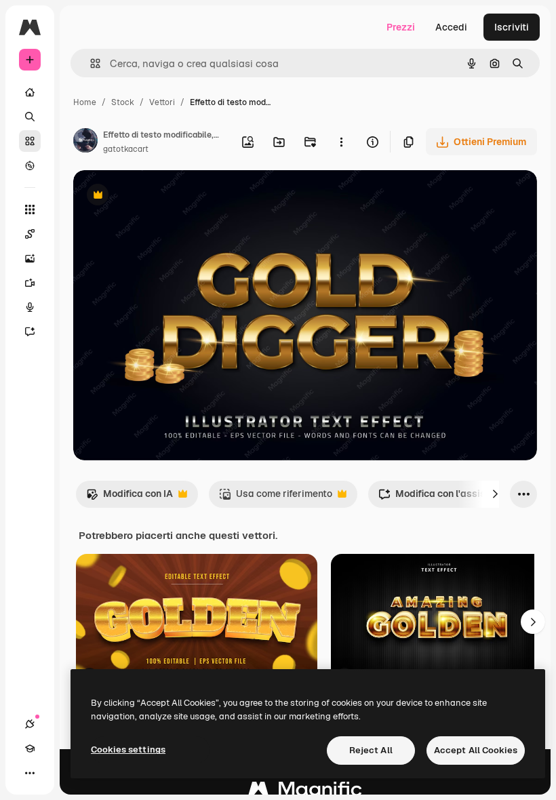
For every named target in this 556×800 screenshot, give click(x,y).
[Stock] (30, 141)
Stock (122, 102)
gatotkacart (125, 149)
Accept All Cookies (475, 750)
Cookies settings (128, 749)
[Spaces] (30, 234)
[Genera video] (30, 283)
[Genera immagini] (30, 258)
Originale (162, 196)
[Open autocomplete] (89, 63)
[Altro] (30, 773)
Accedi (451, 27)
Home (84, 102)
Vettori (162, 102)
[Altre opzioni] (341, 141)
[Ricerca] (30, 116)
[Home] (30, 92)
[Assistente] (30, 331)
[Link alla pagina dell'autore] (85, 142)
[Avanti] (495, 494)
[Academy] (30, 748)
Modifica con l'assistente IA (449, 497)
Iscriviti (511, 27)
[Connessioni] (30, 724)
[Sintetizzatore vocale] (30, 307)
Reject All (371, 750)
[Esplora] (30, 165)
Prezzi (400, 27)
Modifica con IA (129, 497)
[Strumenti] (30, 209)
